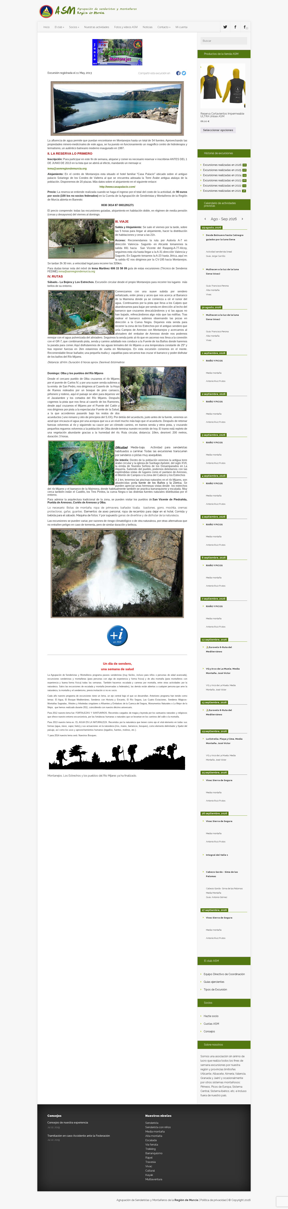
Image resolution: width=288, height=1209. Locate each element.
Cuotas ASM (211, 1023)
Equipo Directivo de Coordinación (224, 974)
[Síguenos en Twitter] (225, 27)
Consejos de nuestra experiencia (67, 1122)
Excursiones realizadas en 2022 (224, 185)
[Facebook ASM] (235, 27)
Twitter (184, 73)
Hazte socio (211, 1016)
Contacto (163, 27)
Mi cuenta (181, 27)
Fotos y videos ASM (126, 27)
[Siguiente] (242, 219)
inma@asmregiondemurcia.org (67, 168)
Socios (73, 27)
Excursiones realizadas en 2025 (224, 170)
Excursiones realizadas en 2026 (224, 164)
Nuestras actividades (96, 27)
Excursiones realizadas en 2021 (224, 190)
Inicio (46, 27)
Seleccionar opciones (218, 130)
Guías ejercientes (214, 981)
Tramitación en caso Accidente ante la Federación (78, 1135)
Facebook (178, 73)
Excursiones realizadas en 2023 (224, 180)
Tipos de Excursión (215, 989)
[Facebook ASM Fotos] (245, 27)
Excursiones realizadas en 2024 (224, 175)
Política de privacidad (213, 1200)
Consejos (209, 1031)
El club (58, 27)
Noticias (147, 27)
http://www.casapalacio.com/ (117, 186)
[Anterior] (205, 219)
